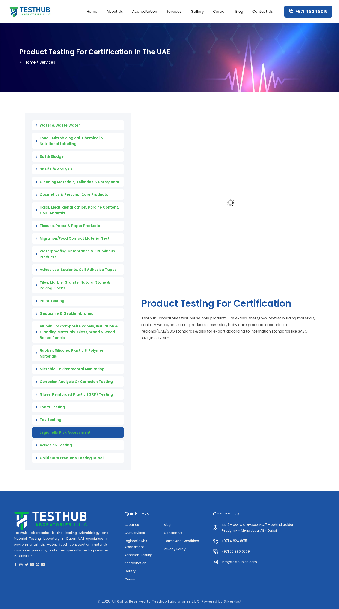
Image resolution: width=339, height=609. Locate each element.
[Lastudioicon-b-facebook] (15, 564)
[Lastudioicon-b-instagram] (21, 564)
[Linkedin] (32, 564)
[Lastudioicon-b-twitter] (26, 564)
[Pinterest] (37, 564)
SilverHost (233, 601)
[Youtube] (43, 564)
